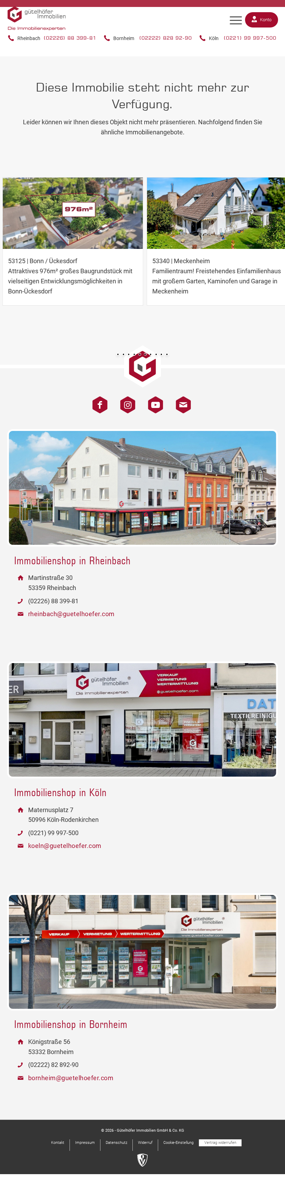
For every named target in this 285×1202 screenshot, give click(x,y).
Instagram (125, 401)
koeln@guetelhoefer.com (64, 845)
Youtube (153, 401)
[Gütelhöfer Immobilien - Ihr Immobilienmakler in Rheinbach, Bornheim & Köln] (36, 24)
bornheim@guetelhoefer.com (71, 1078)
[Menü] (236, 20)
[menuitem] (236, 20)
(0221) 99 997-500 (250, 38)
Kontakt (181, 401)
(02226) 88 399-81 (70, 38)
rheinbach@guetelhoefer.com (71, 614)
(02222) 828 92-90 (165, 38)
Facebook (97, 401)
